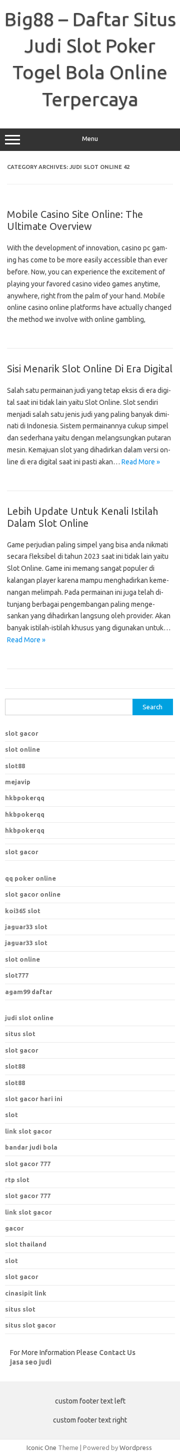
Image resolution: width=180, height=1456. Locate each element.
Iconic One (41, 1447)
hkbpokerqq (24, 797)
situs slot (20, 1033)
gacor (14, 1228)
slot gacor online (32, 894)
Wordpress (136, 1447)
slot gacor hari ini (33, 1098)
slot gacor (21, 733)
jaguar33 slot (26, 926)
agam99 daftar (28, 991)
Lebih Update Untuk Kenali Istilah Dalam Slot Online (82, 517)
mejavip (17, 781)
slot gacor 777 (27, 1195)
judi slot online (29, 1017)
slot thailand (25, 1244)
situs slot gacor (30, 1325)
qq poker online (30, 878)
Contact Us (117, 1353)
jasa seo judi (31, 1362)
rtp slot (17, 1179)
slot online (22, 749)
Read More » (141, 462)
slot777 (16, 975)
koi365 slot (22, 910)
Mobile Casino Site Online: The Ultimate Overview (75, 220)
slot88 (15, 765)
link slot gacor (28, 1212)
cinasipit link (25, 1293)
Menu (90, 138)
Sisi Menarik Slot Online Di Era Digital (89, 368)
